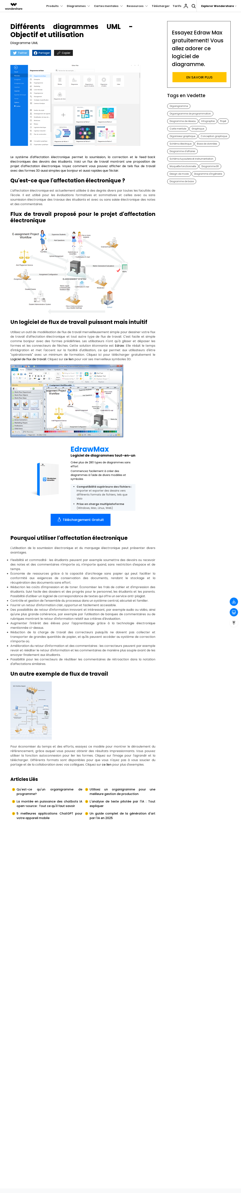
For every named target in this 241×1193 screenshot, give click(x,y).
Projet (223, 121)
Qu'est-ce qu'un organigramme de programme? (49, 791)
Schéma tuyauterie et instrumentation (191, 158)
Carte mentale (178, 128)
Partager (44, 53)
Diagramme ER (210, 166)
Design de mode (179, 173)
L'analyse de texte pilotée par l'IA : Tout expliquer (122, 803)
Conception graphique (214, 136)
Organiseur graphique (182, 136)
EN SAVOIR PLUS (199, 77)
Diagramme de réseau (183, 121)
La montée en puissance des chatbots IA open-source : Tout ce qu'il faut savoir (49, 803)
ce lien (69, 359)
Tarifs (177, 6)
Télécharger (161, 6)
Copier (65, 53)
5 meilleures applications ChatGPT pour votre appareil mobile (49, 815)
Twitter (22, 53)
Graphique (198, 128)
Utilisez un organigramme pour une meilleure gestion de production (122, 791)
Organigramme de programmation (190, 113)
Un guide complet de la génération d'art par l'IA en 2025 (122, 815)
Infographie (208, 121)
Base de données (207, 143)
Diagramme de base (182, 181)
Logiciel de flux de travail (28, 359)
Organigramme (179, 106)
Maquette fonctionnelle (183, 166)
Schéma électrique (180, 143)
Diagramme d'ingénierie (208, 173)
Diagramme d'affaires (182, 151)
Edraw (119, 345)
